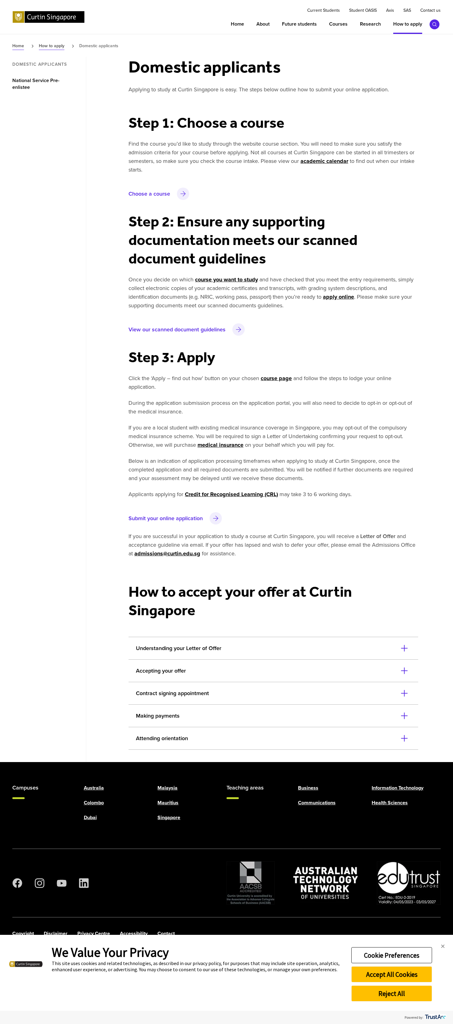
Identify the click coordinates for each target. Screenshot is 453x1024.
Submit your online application (166, 518)
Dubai (90, 817)
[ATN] (326, 883)
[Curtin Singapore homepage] (48, 17)
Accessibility (134, 933)
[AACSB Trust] (250, 883)
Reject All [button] (391, 993)
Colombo (94, 802)
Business (308, 787)
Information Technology (397, 787)
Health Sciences (390, 802)
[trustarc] (435, 1017)
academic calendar (324, 161)
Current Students (323, 10)
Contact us (430, 10)
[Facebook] (17, 883)
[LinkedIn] (84, 883)
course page (276, 378)
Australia (94, 787)
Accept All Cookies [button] (392, 974)
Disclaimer (55, 933)
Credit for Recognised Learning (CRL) (231, 494)
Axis (390, 10)
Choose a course (149, 194)
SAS (407, 10)
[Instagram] (39, 883)
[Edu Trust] (409, 883)
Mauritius (167, 802)
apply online (338, 297)
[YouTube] (62, 883)
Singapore (168, 817)
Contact (166, 933)
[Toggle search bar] (434, 24)
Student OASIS (363, 10)
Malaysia (167, 787)
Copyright (23, 933)
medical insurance (220, 445)
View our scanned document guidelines (177, 329)
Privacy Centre (93, 933)
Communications (317, 802)
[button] (443, 946)
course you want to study (226, 280)
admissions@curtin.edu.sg (167, 553)
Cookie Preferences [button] (391, 955)
